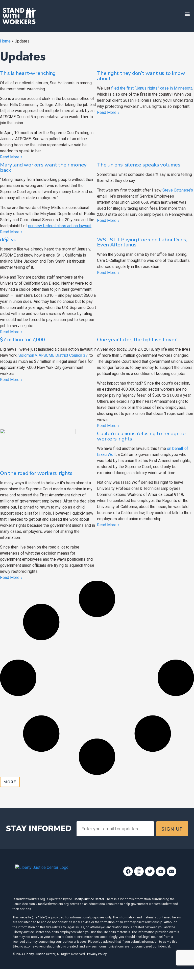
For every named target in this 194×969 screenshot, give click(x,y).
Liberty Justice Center (88, 899)
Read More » (11, 157)
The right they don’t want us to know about (141, 76)
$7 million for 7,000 (22, 339)
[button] (187, 14)
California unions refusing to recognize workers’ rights (141, 436)
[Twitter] (150, 871)
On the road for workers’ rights (36, 473)
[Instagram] (139, 871)
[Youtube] (160, 871)
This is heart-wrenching (28, 73)
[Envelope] (171, 871)
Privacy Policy (97, 954)
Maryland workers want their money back (43, 167)
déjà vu (8, 239)
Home (5, 41)
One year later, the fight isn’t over (137, 339)
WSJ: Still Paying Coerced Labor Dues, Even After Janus (142, 242)
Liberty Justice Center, (40, 954)
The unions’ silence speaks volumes (138, 164)
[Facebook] (128, 871)
